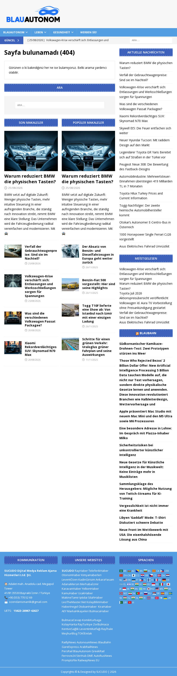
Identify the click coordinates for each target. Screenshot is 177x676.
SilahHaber (95, 597)
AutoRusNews (103, 656)
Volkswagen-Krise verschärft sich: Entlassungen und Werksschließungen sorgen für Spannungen (40, 286)
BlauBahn (148, 333)
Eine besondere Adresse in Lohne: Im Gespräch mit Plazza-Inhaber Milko (145, 433)
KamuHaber (69, 593)
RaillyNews (69, 642)
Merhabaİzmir (89, 584)
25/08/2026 (15, 188)
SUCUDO (68, 571)
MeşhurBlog (69, 633)
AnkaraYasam (105, 579)
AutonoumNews (87, 642)
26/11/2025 (92, 267)
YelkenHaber (90, 589)
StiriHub (81, 656)
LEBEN (39, 32)
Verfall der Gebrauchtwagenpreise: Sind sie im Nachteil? (41, 252)
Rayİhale (107, 629)
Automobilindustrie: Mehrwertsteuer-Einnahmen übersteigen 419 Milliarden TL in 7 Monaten (145, 181)
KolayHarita (69, 624)
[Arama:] (151, 40)
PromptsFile (69, 660)
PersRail (67, 651)
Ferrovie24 (69, 656)
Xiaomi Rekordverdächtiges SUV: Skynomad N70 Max (41, 349)
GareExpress (70, 647)
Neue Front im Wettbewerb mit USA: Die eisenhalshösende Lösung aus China (143, 534)
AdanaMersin (70, 584)
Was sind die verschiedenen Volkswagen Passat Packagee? (40, 319)
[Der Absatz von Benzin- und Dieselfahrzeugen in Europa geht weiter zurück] (70, 251)
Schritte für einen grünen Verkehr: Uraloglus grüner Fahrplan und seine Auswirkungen (97, 347)
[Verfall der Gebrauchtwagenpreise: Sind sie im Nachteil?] (13, 251)
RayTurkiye (85, 624)
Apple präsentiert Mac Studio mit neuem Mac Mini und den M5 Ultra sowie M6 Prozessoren (145, 416)
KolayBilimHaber (97, 602)
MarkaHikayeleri (78, 611)
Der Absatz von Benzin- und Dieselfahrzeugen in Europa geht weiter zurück (98, 254)
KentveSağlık (70, 629)
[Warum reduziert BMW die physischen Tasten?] (31, 151)
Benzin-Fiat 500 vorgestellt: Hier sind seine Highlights (98, 284)
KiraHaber (104, 607)
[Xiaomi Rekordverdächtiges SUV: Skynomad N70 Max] (13, 347)
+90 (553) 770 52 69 (20, 597)
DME (90, 656)
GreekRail (98, 651)
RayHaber (81, 571)
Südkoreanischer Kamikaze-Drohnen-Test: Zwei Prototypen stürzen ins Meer (144, 348)
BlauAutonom (13, 32)
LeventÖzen (70, 579)
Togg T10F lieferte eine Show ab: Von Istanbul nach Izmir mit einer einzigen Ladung (97, 313)
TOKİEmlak (85, 633)
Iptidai (83, 597)
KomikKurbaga (91, 620)
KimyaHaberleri (91, 575)
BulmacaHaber (99, 611)
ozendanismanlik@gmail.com (28, 602)
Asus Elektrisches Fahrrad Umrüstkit (144, 246)
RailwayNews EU (88, 660)
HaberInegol (70, 607)
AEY (64, 611)
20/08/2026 (34, 330)
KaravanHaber (71, 589)
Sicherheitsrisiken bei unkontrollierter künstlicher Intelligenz (141, 450)
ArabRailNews (89, 647)
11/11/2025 (92, 359)
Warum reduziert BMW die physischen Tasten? (30, 179)
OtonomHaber (71, 575)
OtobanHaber (88, 607)
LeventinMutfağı (90, 629)
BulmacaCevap (71, 620)
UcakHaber (85, 593)
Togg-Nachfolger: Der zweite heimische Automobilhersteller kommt (140, 210)
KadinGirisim (86, 579)
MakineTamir (70, 597)
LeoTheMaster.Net (74, 602)
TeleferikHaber (98, 571)
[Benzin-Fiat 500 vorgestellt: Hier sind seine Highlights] (70, 284)
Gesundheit (61, 32)
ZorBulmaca (101, 624)
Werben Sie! (88, 32)
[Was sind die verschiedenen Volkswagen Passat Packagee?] (13, 318)
